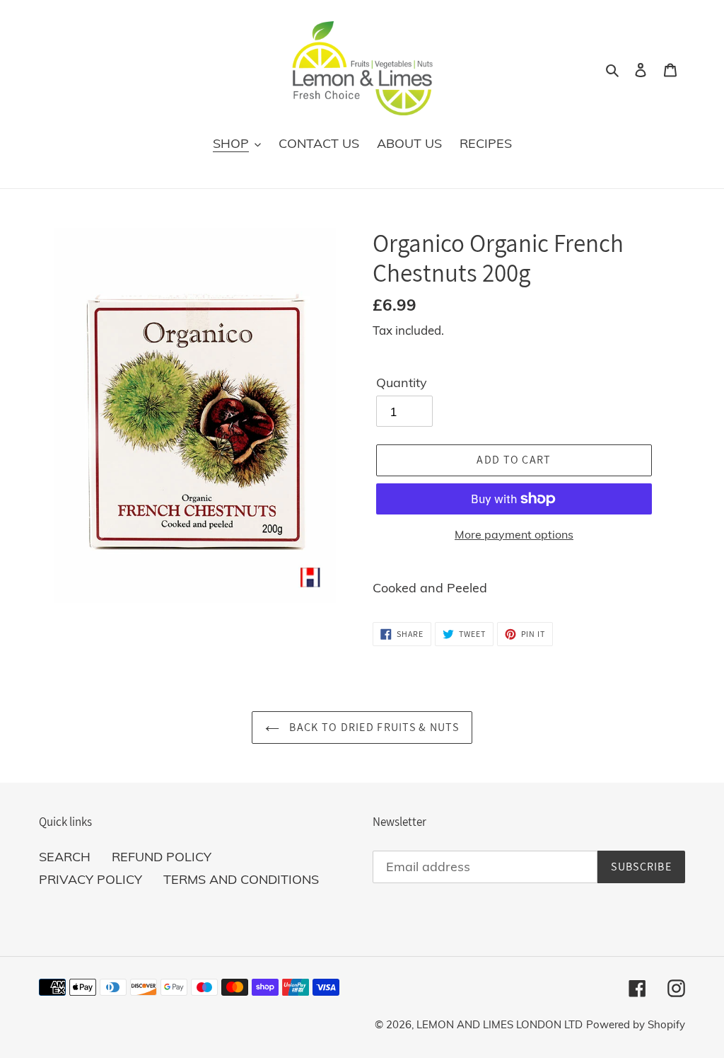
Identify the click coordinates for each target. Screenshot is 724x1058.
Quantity (401, 382)
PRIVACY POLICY (90, 879)
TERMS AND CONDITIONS (241, 879)
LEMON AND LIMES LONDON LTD (499, 1024)
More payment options (514, 534)
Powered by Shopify (635, 1024)
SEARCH (64, 857)
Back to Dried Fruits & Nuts (372, 727)
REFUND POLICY (161, 857)
